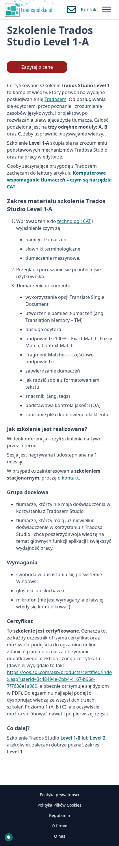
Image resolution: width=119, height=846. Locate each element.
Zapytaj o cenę (37, 67)
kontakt (70, 478)
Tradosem (55, 99)
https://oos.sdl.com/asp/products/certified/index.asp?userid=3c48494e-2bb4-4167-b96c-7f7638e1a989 (59, 679)
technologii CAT (74, 221)
